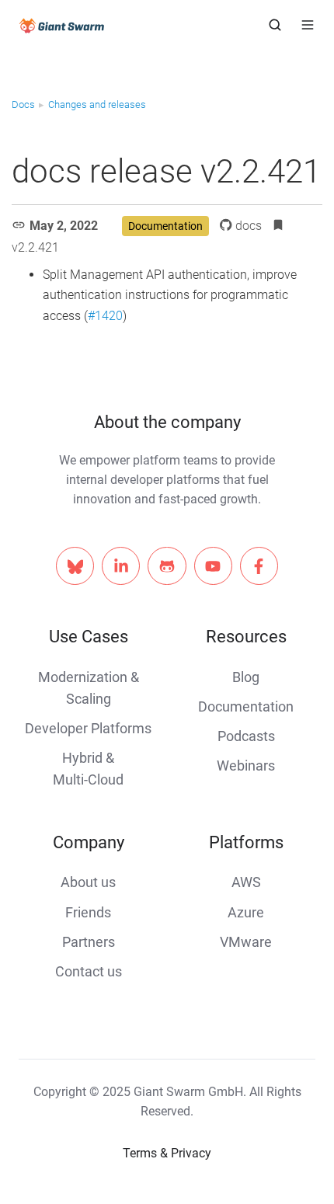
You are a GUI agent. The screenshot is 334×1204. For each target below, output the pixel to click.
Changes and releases (97, 104)
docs (248, 225)
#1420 (105, 315)
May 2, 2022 (64, 225)
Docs (23, 104)
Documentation (165, 226)
